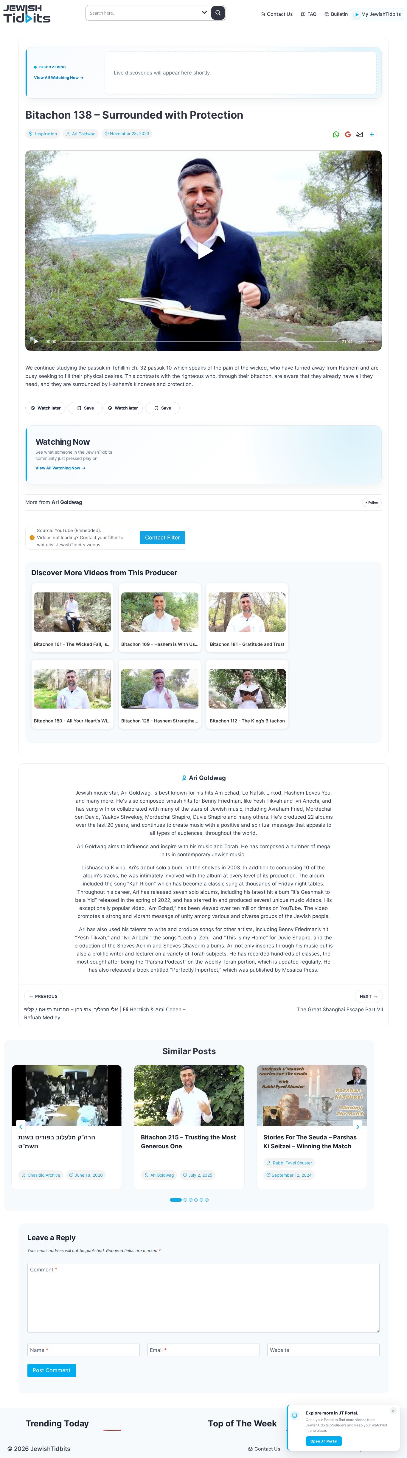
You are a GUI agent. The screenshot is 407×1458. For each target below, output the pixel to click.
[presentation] (67, 1095)
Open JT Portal (323, 1441)
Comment (44, 1270)
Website (279, 1350)
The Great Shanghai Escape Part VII (340, 1003)
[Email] (359, 134)
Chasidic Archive (44, 1174)
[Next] (357, 1127)
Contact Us (280, 14)
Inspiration (46, 133)
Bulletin (339, 14)
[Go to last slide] (21, 1127)
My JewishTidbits (381, 14)
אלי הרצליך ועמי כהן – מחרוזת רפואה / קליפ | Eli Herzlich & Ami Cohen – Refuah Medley (105, 1007)
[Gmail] (347, 134)
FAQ (311, 14)
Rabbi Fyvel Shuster (292, 1162)
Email (158, 1350)
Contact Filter (162, 537)
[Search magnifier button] (218, 13)
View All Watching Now (59, 77)
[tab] (176, 1200)
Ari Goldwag (84, 133)
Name (39, 1350)
